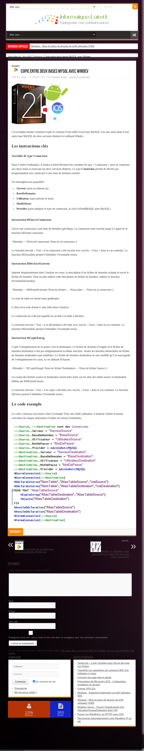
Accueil (27, 56)
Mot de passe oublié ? (25, 692)
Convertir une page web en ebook (94, 677)
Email (12, 611)
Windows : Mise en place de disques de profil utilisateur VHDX (63, 46)
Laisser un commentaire (80, 77)
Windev (64, 77)
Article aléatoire (134, 35)
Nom (11, 601)
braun (24, 77)
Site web (13, 621)
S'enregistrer (20, 688)
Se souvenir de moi (45, 681)
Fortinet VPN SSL (86, 688)
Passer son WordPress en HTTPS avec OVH (100, 714)
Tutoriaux (37, 56)
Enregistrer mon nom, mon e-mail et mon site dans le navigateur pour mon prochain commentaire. (58, 637)
